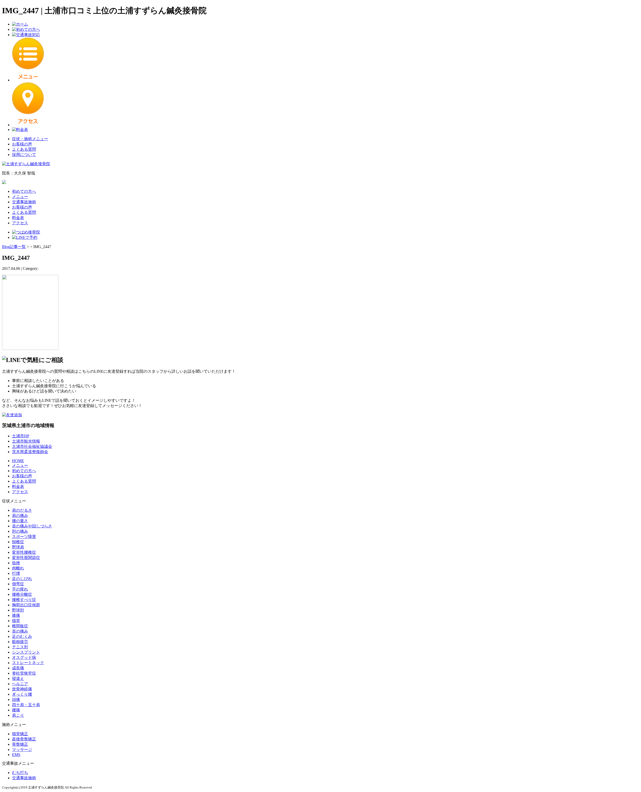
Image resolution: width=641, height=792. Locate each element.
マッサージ (22, 749)
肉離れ (18, 568)
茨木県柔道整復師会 (30, 452)
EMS (16, 754)
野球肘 (18, 610)
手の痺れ (20, 589)
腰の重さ (20, 521)
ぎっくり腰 (22, 694)
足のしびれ (22, 578)
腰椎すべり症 (24, 600)
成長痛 (18, 668)
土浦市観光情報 (26, 441)
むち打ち (20, 772)
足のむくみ (22, 636)
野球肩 (18, 547)
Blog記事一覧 (14, 247)
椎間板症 (20, 626)
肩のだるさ (22, 510)
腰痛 (16, 710)
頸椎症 (18, 542)
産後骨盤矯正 (24, 739)
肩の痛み (20, 515)
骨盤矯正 (20, 744)
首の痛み (20, 631)
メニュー (20, 196)
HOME (18, 461)
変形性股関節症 (26, 557)
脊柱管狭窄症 (24, 673)
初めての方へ (24, 191)
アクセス (20, 223)
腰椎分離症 (22, 594)
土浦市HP (20, 436)
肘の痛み (20, 531)
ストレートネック (28, 663)
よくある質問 (24, 149)
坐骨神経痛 (22, 689)
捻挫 (16, 563)
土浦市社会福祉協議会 (32, 446)
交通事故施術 (24, 202)
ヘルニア (20, 684)
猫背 (16, 621)
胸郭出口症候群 (26, 605)
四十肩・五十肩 (26, 705)
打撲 (16, 573)
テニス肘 (20, 647)
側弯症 (18, 584)
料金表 (18, 218)
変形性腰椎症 (24, 552)
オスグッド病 (24, 657)
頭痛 (16, 699)
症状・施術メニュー (30, 139)
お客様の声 (22, 144)
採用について (24, 154)
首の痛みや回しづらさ (32, 526)
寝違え (18, 678)
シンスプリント (26, 652)
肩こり (18, 715)
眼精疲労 (20, 642)
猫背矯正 (20, 734)
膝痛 (16, 615)
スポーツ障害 (24, 536)
